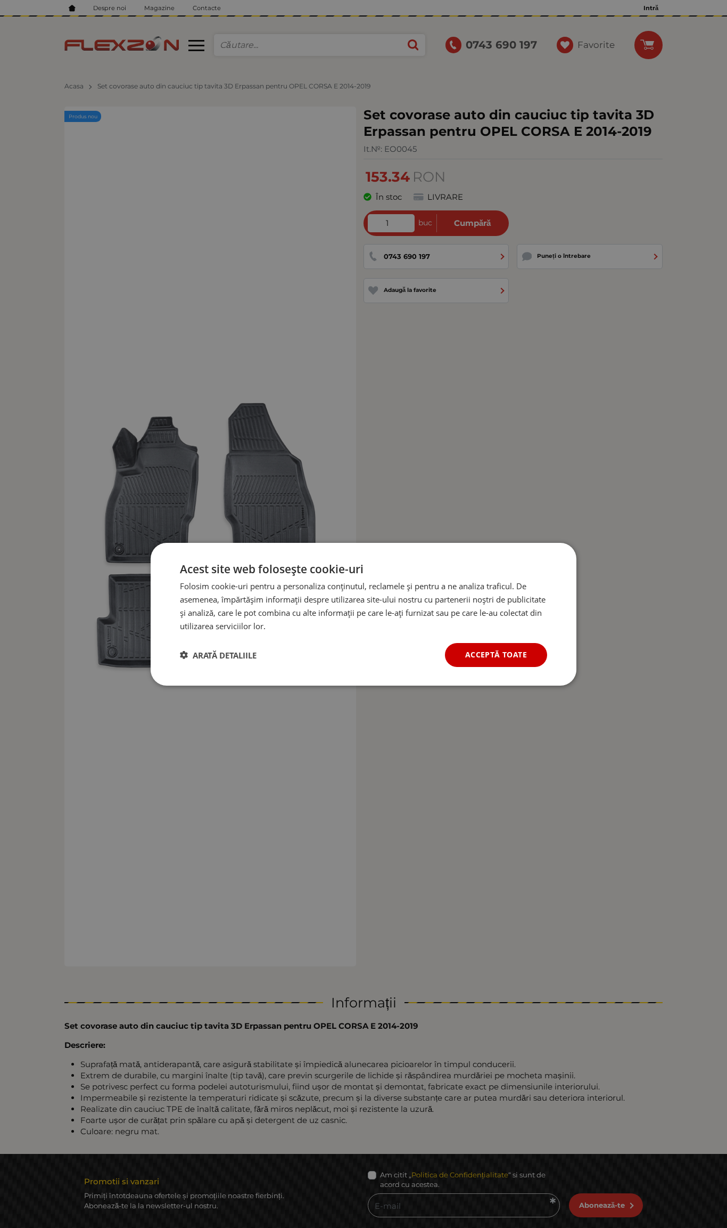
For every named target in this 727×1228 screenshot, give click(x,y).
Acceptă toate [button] (496, 654)
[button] (218, 655)
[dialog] (363, 613)
